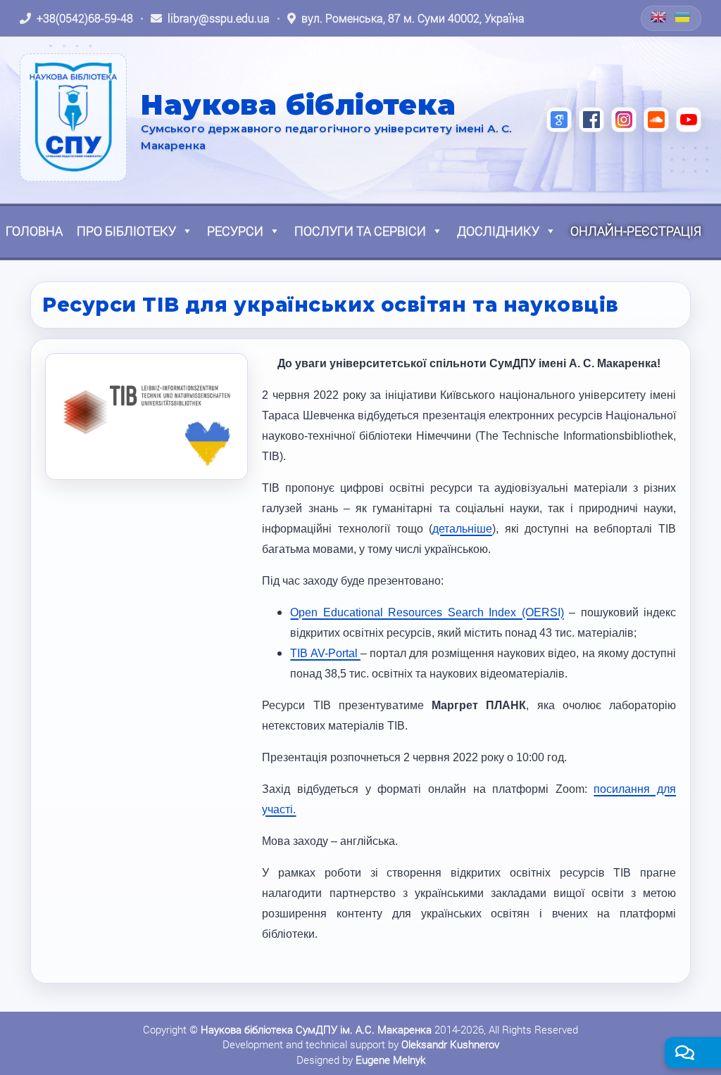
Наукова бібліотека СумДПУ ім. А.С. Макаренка (316, 1029)
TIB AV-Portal (325, 653)
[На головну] (73, 117)
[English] (659, 17)
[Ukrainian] (683, 17)
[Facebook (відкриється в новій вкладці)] (591, 119)
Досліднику (498, 230)
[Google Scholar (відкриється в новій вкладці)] (559, 119)
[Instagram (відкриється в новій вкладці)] (624, 119)
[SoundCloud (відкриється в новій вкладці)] (656, 119)
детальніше (462, 529)
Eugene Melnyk (390, 1059)
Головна (34, 230)
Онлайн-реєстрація (635, 230)
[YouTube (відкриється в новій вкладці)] (688, 119)
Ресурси (235, 230)
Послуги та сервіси (360, 230)
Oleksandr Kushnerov (450, 1044)
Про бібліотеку (126, 230)
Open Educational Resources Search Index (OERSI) (426, 612)
